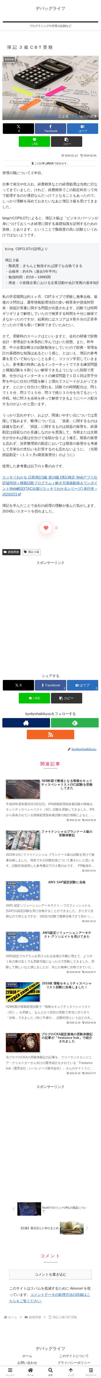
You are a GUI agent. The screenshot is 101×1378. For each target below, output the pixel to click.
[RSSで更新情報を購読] (50, 734)
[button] (66, 141)
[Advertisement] (50, 616)
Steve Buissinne (47, 116)
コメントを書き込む (50, 1274)
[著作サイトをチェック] (26, 722)
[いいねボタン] (46, 528)
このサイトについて (74, 1356)
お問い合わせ (27, 1363)
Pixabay (74, 116)
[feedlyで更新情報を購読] (75, 722)
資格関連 (13, 552)
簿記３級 (33, 552)
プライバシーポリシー (74, 1363)
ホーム (27, 1356)
